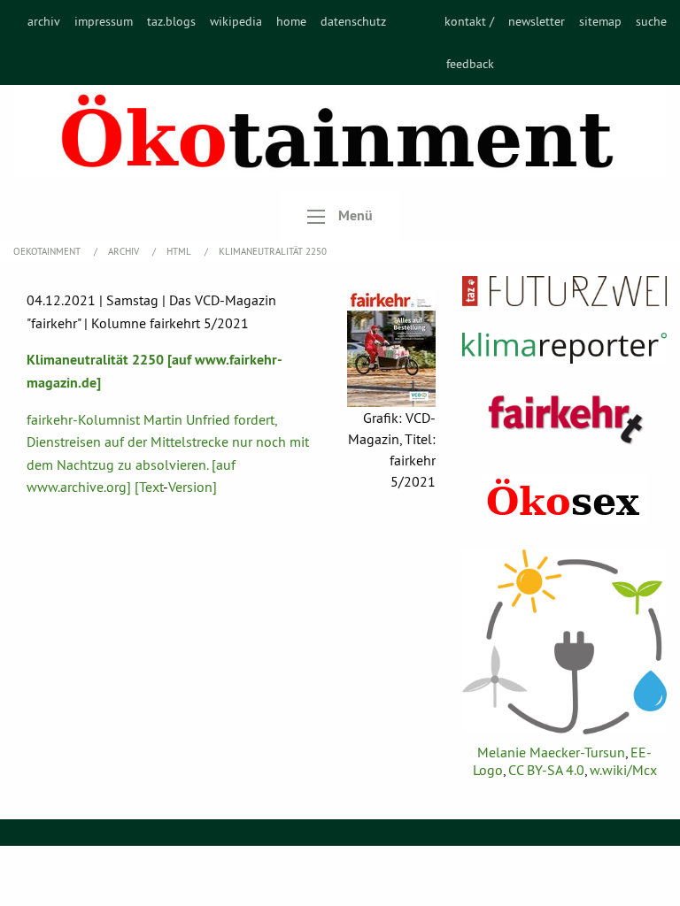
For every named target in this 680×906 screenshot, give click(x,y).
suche (651, 21)
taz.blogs (171, 21)
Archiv (125, 251)
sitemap (600, 21)
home (291, 21)
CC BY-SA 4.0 (546, 770)
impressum (103, 21)
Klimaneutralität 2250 (273, 251)
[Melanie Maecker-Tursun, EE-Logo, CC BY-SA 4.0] (564, 641)
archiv (43, 21)
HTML (180, 251)
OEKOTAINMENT (48, 251)
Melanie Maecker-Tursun (551, 752)
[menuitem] (43, 42)
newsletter (536, 21)
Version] (192, 486)
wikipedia (236, 21)
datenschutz (353, 21)
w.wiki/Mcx (623, 770)
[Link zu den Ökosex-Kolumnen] (564, 498)
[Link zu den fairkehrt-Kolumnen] (564, 419)
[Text (149, 486)
